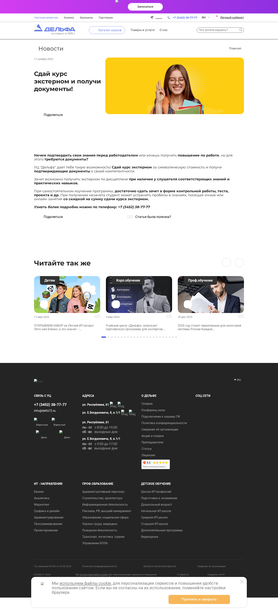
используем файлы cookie (94, 574)
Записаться (145, 6)
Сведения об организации (159, 429)
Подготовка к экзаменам (159, 498)
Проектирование (46, 530)
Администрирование (48, 517)
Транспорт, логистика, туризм (103, 537)
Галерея (147, 404)
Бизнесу (69, 17)
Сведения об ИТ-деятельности (216, 576)
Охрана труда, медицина (99, 524)
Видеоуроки (149, 537)
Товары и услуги (142, 30)
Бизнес (39, 491)
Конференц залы (153, 410)
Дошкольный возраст (156, 504)
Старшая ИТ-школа (154, 524)
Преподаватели (152, 442)
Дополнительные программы (162, 530)
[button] (226, 262)
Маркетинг (42, 504)
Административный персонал (103, 491)
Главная (235, 48)
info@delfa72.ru (45, 411)
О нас (164, 30)
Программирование (48, 524)
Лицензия (148, 455)
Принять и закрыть (199, 599)
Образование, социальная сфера (105, 517)
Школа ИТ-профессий (156, 491)
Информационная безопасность (105, 504)
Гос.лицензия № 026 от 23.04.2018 (52, 566)
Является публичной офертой (159, 566)
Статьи (146, 449)
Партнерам (106, 17)
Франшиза (86, 17)
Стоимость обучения (183, 576)
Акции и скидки (152, 436)
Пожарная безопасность (99, 530)
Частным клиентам (46, 17)
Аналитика (41, 498)
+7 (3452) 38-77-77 (185, 17)
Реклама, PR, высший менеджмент (106, 511)
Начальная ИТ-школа (156, 511)
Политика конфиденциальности (164, 423)
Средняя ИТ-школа (154, 517)
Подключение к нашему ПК (160, 416)
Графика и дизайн (47, 511)
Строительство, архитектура (102, 498)
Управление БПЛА (95, 543)
